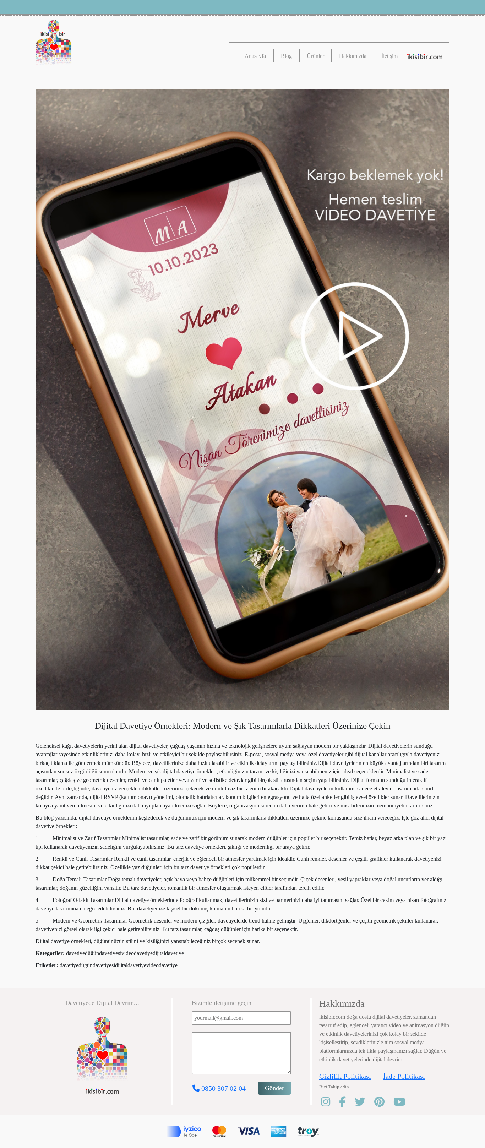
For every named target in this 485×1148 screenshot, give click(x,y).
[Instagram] (330, 1102)
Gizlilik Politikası (345, 1076)
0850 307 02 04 (223, 1088)
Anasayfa (255, 56)
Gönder (274, 1088)
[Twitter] (364, 1102)
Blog (286, 56)
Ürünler (315, 56)
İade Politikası (404, 1076)
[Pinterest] (383, 1102)
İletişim (389, 56)
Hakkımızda (352, 56)
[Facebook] (347, 1102)
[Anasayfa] (118, 44)
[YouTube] (403, 1102)
